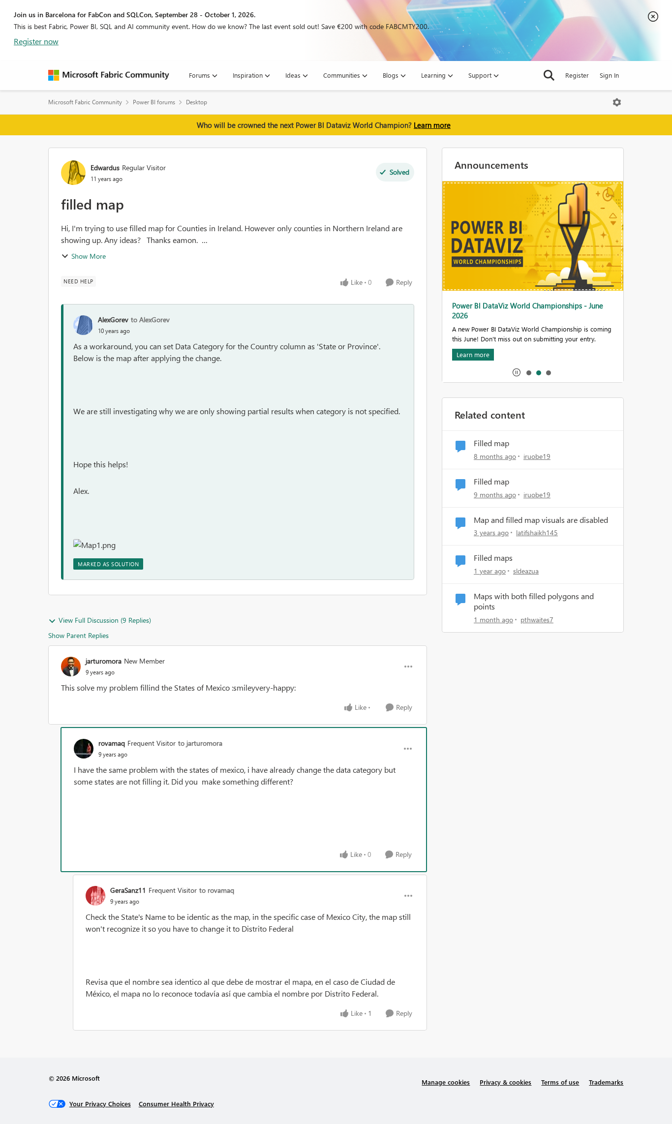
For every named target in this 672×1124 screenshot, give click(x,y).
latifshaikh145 (537, 532)
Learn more (432, 125)
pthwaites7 (536, 619)
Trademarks (606, 1082)
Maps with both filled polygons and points (534, 601)
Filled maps (493, 558)
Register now (36, 41)
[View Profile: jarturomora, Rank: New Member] (71, 666)
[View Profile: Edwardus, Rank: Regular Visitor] (73, 172)
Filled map (491, 443)
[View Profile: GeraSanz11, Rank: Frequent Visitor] (95, 896)
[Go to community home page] (108, 75)
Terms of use (560, 1082)
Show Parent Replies (78, 635)
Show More (88, 256)
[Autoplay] (516, 372)
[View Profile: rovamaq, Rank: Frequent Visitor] (83, 749)
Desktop (196, 102)
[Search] (549, 75)
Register (577, 75)
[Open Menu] (617, 102)
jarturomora (104, 661)
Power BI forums (154, 102)
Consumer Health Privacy (176, 1103)
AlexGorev (113, 319)
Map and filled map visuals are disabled (541, 520)
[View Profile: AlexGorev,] (83, 325)
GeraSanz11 (128, 890)
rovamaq (111, 743)
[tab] (528, 372)
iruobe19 (536, 456)
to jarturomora (200, 743)
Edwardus (105, 167)
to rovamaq (216, 890)
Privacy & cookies (505, 1082)
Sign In (609, 75)
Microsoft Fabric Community (85, 102)
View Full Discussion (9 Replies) (105, 620)
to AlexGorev (150, 319)
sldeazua (526, 571)
